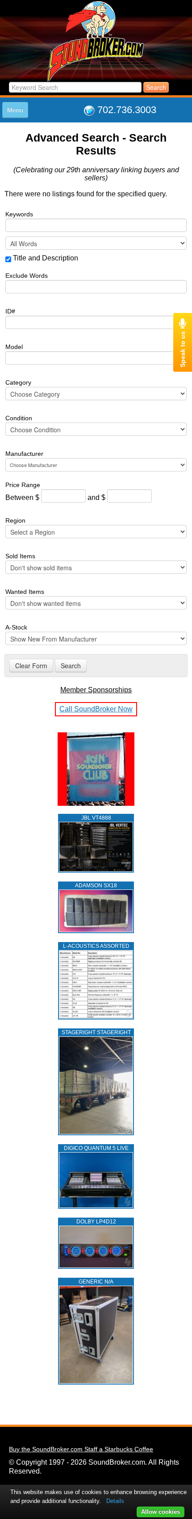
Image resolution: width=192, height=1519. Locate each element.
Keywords (19, 214)
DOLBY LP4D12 (96, 1221)
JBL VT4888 (96, 818)
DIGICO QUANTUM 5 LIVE (96, 1148)
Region (15, 520)
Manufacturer (24, 453)
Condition (18, 418)
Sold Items (20, 556)
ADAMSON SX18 (96, 885)
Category (18, 382)
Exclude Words (26, 275)
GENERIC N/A (96, 1282)
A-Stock (16, 627)
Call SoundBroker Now (96, 709)
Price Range (22, 484)
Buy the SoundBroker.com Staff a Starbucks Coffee (81, 1449)
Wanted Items (24, 591)
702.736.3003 (126, 109)
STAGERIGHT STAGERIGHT (96, 1032)
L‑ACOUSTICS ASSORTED (96, 946)
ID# (10, 311)
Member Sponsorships (96, 690)
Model (14, 346)
